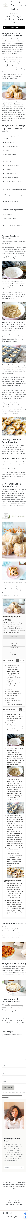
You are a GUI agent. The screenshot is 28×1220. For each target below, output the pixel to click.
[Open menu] (21, 5)
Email (5, 1073)
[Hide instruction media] (23, 709)
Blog (11, 13)
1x (17, 660)
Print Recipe (21, 27)
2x (20, 660)
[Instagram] (10, 1213)
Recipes (16, 13)
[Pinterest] (3, 1213)
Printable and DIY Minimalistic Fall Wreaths (7, 1022)
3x (23, 660)
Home (10, 1200)
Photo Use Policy (14, 1202)
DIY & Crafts (10, 1204)
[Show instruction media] (20, 709)
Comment (6, 1041)
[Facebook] (7, 1213)
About (17, 1200)
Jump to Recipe (9, 27)
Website (5, 1081)
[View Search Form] (25, 5)
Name (5, 1065)
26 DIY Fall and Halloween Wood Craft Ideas (20, 1022)
